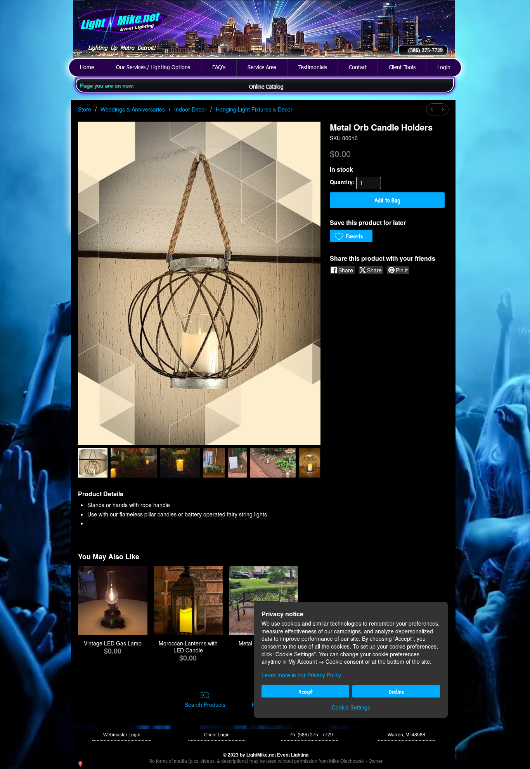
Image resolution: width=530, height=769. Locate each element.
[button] (311, 735)
